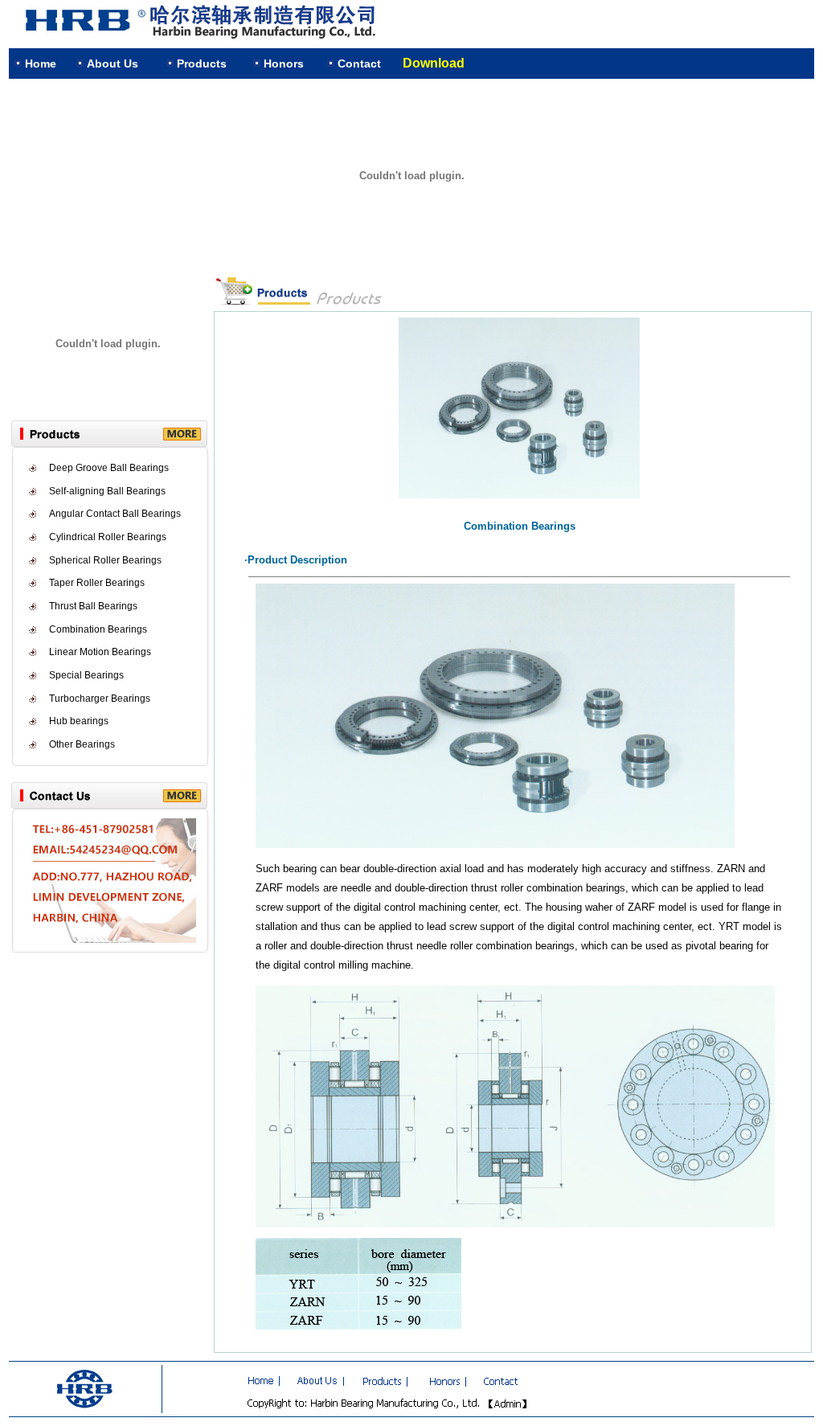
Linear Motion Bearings (100, 652)
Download (434, 63)
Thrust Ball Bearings (93, 606)
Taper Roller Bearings (97, 582)
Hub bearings (79, 721)
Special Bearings (86, 675)
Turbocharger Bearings (99, 698)
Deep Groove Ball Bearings (109, 467)
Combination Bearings (98, 629)
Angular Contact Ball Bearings (115, 513)
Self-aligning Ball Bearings (107, 491)
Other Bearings (82, 744)
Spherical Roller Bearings (105, 560)
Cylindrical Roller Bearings (107, 537)
